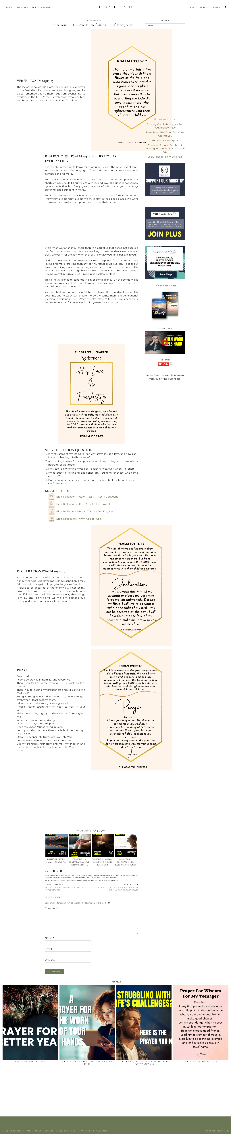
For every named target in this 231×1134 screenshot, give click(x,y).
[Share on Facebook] (54, 871)
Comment (52, 908)
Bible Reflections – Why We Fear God (78, 518)
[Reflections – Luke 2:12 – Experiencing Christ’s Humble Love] (103, 845)
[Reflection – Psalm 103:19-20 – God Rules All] (56, 845)
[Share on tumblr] (64, 871)
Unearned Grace (166, 119)
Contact (204, 7)
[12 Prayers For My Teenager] (200, 1022)
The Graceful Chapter (20, 1131)
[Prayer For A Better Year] (30, 1022)
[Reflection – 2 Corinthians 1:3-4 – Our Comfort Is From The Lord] (80, 845)
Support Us (84, 1131)
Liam (84, 21)
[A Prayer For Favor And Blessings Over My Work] (87, 1022)
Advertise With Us (65, 1131)
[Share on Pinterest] (61, 871)
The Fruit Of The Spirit (165, 140)
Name (49, 938)
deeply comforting (61, 167)
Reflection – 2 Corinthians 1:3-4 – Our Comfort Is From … (79, 862)
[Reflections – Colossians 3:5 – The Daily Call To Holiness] (126, 845)
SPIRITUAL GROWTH (42, 7)
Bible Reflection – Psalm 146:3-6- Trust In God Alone (87, 496)
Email (49, 949)
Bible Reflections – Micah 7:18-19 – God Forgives (84, 511)
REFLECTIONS (94, 21)
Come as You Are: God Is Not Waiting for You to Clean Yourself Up (165, 148)
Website (50, 960)
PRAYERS (8, 7)
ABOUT (192, 7)
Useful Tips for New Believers (164, 156)
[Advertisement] (91, 225)
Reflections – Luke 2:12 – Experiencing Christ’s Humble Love (102, 862)
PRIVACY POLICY (100, 1131)
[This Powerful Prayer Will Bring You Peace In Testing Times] (144, 1022)
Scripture (22, 7)
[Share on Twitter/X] (57, 871)
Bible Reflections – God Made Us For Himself (83, 504)
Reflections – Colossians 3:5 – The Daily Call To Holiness (125, 862)
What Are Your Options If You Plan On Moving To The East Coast (116, 887)
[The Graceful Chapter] (115, 7)
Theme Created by (217, 1131)
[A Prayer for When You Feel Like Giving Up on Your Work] (165, 342)
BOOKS (216, 7)
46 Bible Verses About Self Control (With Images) (65, 887)
